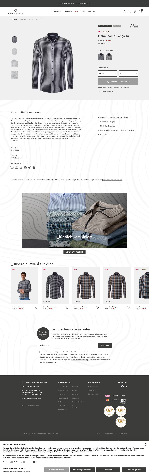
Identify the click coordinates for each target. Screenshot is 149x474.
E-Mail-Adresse (44, 345)
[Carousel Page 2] (14, 51)
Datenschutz (123, 434)
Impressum (109, 434)
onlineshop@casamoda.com (112, 180)
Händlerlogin (62, 409)
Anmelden (105, 345)
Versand (75, 387)
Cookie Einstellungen (76, 407)
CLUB (83, 11)
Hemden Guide (63, 390)
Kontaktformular (63, 398)
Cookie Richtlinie (78, 402)
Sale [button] (76, 11)
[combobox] (107, 73)
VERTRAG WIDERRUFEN (30, 406)
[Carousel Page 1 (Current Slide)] (14, 39)
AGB (98, 434)
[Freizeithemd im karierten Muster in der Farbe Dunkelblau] (24, 285)
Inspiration (91, 11)
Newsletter (75, 398)
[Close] (144, 3)
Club (59, 402)
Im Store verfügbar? (107, 91)
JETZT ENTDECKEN (74, 252)
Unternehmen (93, 387)
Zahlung (75, 394)
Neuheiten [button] (57, 11)
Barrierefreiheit (93, 394)
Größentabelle (103, 68)
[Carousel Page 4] (14, 77)
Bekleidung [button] (68, 11)
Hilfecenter (61, 394)
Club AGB (61, 406)
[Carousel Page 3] (14, 63)
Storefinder (92, 390)
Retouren (75, 390)
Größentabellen (63, 387)
